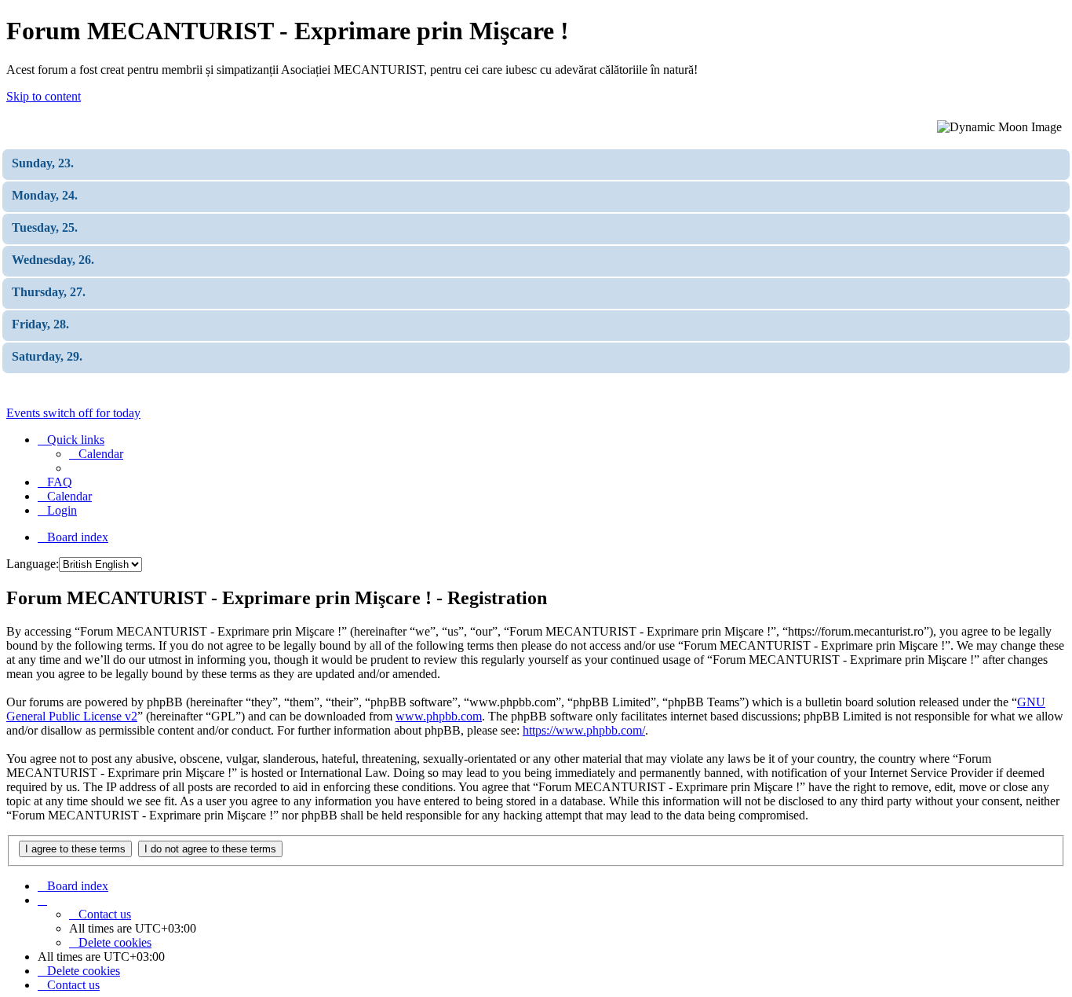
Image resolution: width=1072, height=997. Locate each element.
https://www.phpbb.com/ (584, 730)
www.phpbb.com (439, 716)
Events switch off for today (73, 413)
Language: (32, 563)
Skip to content (43, 96)
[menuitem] (96, 453)
